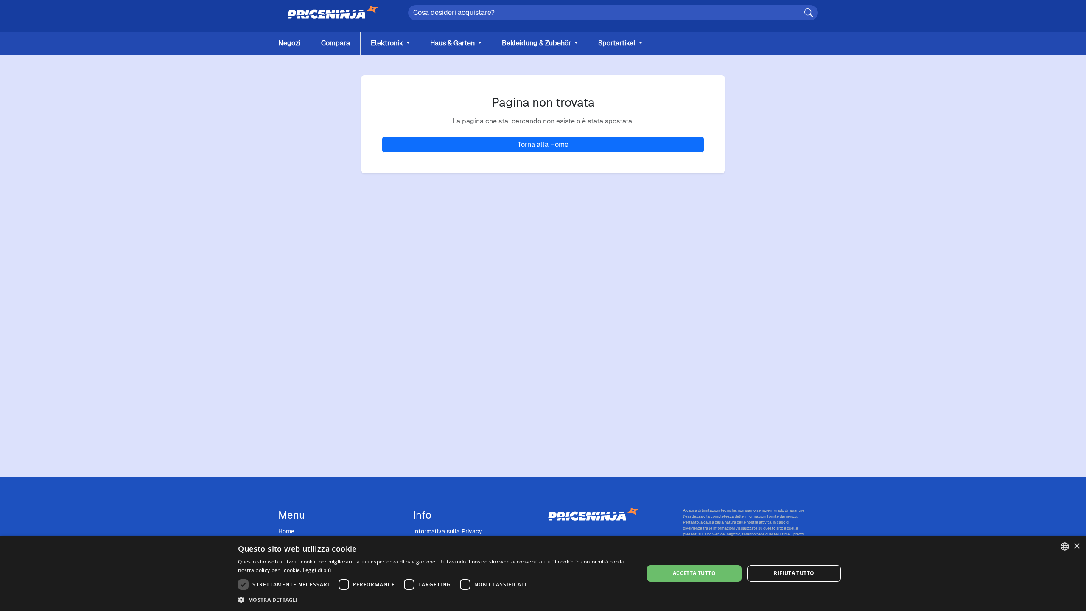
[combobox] (1065, 546)
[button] (435, 599)
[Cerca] (808, 13)
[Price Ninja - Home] (610, 514)
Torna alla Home (543, 144)
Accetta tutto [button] (694, 573)
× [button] (1076, 546)
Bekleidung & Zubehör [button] (537, 43)
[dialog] (543, 573)
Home (286, 531)
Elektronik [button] (388, 43)
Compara (335, 43)
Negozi (289, 43)
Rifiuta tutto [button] (794, 573)
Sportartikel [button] (617, 43)
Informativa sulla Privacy (447, 531)
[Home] (333, 13)
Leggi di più (317, 570)
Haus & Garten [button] (453, 43)
